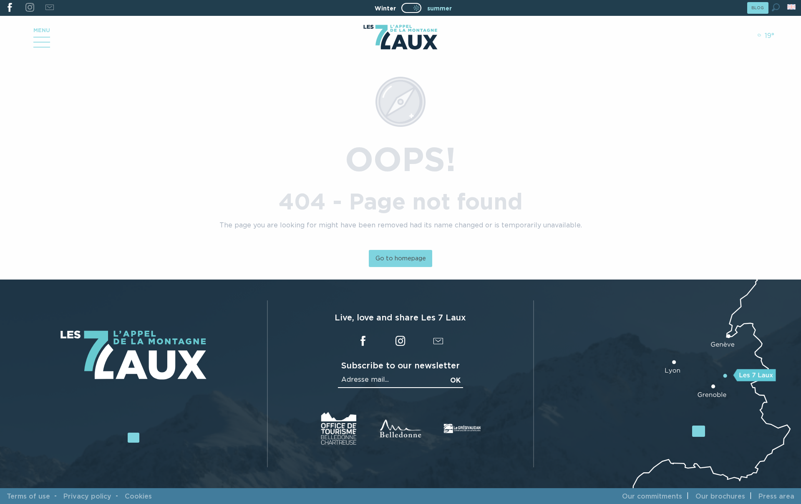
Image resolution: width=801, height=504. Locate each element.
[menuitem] (400, 38)
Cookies (138, 496)
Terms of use (28, 496)
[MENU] (41, 45)
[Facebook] (10, 8)
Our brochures (720, 496)
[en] (792, 7)
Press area (776, 496)
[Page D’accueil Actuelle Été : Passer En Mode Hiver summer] (411, 8)
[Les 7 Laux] (133, 377)
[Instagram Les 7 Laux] (29, 8)
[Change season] (414, 8)
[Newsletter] (49, 8)
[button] (775, 7)
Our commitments (652, 496)
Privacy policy (87, 496)
